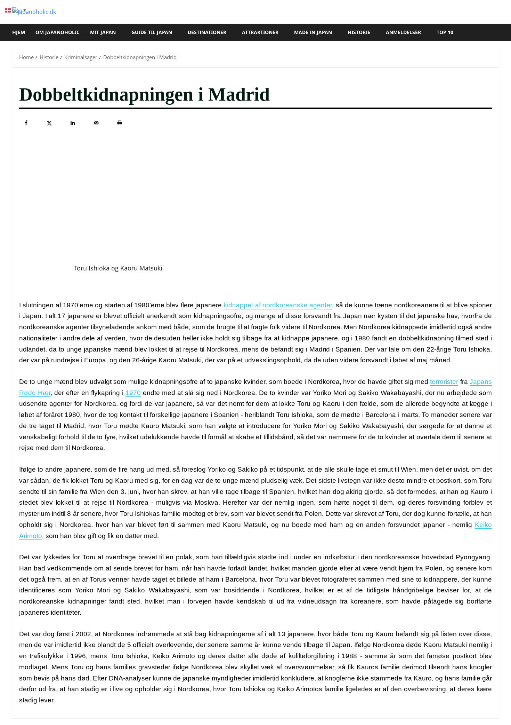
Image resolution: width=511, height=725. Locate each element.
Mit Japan (103, 32)
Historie (359, 32)
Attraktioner (260, 32)
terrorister (444, 381)
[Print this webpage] (120, 123)
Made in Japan (313, 32)
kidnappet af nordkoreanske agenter (278, 305)
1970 (133, 392)
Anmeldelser (403, 32)
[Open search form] (497, 32)
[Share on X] (49, 123)
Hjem (18, 32)
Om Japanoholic (57, 32)
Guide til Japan (151, 32)
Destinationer (207, 32)
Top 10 (445, 32)
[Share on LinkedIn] (73, 123)
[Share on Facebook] (26, 123)
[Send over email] (96, 123)
